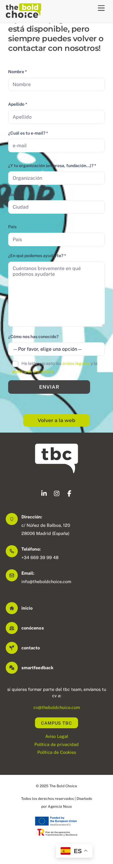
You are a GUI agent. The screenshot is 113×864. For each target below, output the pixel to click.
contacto (30, 647)
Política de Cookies (56, 752)
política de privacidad (32, 371)
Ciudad (15, 194)
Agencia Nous (60, 806)
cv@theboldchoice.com (56, 707)
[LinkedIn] (44, 494)
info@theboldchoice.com (46, 581)
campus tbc (56, 723)
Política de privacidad (56, 744)
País (12, 226)
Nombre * (17, 71)
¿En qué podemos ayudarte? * (37, 255)
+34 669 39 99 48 (39, 557)
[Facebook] (69, 494)
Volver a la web (56, 420)
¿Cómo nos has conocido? (33, 336)
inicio (27, 608)
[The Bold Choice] (23, 15)
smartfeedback (37, 667)
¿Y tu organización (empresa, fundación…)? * (52, 165)
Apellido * (17, 104)
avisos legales (76, 363)
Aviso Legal (56, 736)
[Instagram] (57, 494)
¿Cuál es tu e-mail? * (28, 133)
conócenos (32, 627)
